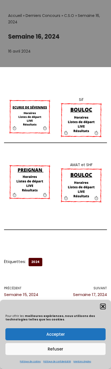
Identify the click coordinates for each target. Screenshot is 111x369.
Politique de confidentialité (57, 361)
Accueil (15, 15)
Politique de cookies (30, 361)
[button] (103, 306)
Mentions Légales (82, 361)
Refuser (55, 349)
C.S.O (69, 15)
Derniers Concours (43, 15)
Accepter (55, 334)
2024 (35, 262)
